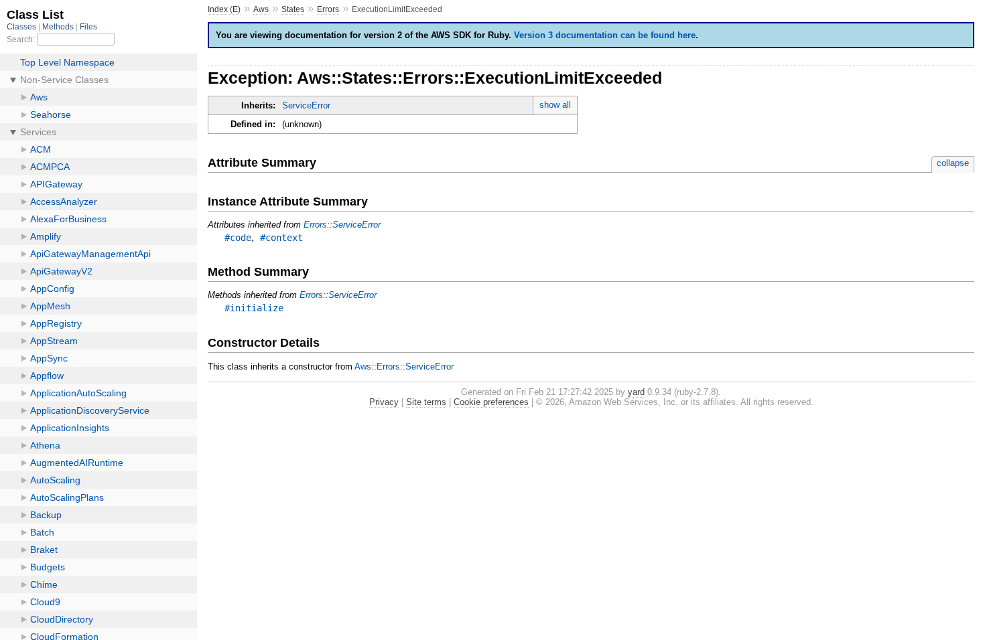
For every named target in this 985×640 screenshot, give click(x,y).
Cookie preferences (491, 402)
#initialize (253, 308)
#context (281, 237)
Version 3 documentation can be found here (605, 35)
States (292, 9)
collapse (953, 163)
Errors (328, 9)
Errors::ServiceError (342, 225)
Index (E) (224, 9)
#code (237, 237)
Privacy (384, 402)
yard (636, 392)
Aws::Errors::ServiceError (404, 367)
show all (555, 105)
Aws (261, 9)
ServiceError (306, 105)
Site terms (426, 402)
